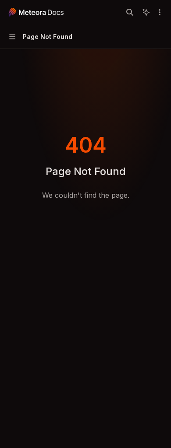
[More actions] (159, 12)
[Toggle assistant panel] (146, 12)
